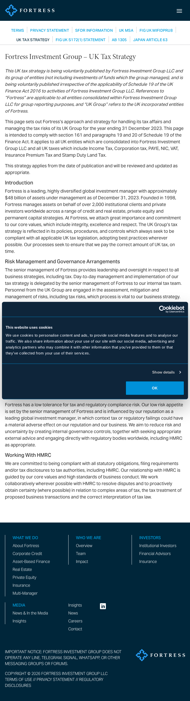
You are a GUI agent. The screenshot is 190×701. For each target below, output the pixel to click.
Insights (19, 621)
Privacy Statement (49, 30)
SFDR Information (94, 30)
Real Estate (22, 569)
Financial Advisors (155, 553)
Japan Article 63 (150, 39)
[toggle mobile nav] (179, 10)
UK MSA (126, 30)
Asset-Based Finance (31, 561)
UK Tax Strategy (32, 39)
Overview (84, 545)
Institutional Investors (157, 545)
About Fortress (26, 545)
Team (81, 553)
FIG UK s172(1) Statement (81, 39)
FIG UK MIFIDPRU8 (156, 30)
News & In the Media (30, 613)
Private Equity (24, 577)
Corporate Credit (27, 553)
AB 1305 (119, 39)
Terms (17, 30)
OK (155, 388)
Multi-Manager (25, 593)
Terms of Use (18, 679)
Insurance (21, 585)
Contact (75, 629)
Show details (163, 372)
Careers (75, 621)
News (73, 613)
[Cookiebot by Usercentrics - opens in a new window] (162, 309)
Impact (82, 561)
